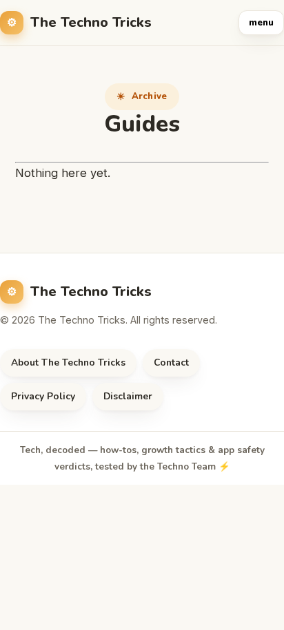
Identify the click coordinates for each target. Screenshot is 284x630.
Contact (171, 362)
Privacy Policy (43, 396)
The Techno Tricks (91, 22)
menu (261, 23)
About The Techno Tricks (68, 362)
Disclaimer (127, 396)
